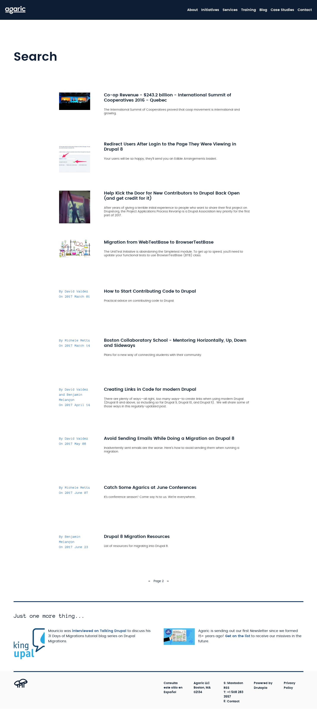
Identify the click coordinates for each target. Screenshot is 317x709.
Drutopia (260, 687)
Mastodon (235, 683)
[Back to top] (16, 687)
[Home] (15, 9)
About (192, 10)
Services (230, 10)
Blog (263, 10)
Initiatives (210, 10)
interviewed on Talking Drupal (99, 631)
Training (248, 10)
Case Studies (282, 10)
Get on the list (237, 636)
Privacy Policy (289, 685)
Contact (305, 10)
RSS (226, 687)
